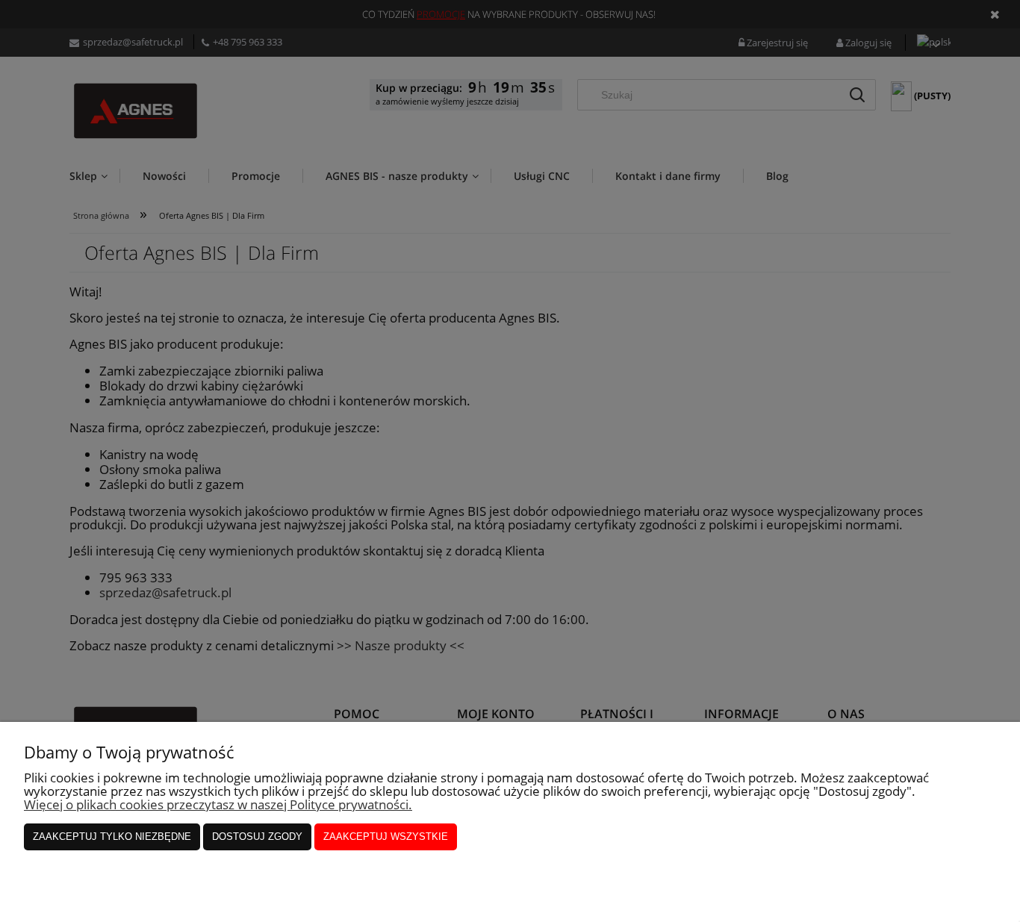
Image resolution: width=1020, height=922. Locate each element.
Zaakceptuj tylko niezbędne (112, 836)
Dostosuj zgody (257, 836)
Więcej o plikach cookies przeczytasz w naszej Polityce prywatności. (218, 804)
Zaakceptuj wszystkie (385, 836)
